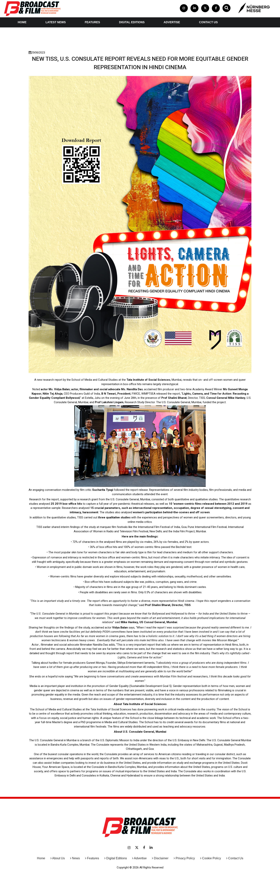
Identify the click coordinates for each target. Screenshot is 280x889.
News (76, 858)
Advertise (172, 22)
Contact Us (235, 858)
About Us (58, 858)
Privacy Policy (185, 858)
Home (22, 22)
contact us (208, 22)
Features (92, 22)
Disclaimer (161, 858)
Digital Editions (132, 22)
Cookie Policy (211, 858)
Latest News (56, 22)
